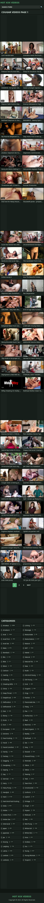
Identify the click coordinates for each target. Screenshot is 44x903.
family (8, 752)
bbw (7, 661)
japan (7, 828)
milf (29, 648)
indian (7, 810)
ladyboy (8, 846)
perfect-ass (31, 716)
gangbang (9, 765)
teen (29, 779)
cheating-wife (10, 684)
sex (29, 743)
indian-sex (9, 819)
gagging (8, 761)
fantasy (8, 756)
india (7, 806)
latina (7, 851)
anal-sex (8, 643)
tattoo (29, 770)
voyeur (30, 810)
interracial (9, 824)
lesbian (8, 855)
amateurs (9, 630)
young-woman (32, 855)
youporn (30, 860)
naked (29, 652)
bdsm (7, 666)
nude (29, 671)
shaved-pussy (32, 756)
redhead (30, 738)
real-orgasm (32, 729)
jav (6, 837)
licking (30, 625)
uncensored (31, 788)
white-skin (31, 833)
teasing (29, 774)
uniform (30, 792)
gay (7, 774)
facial (7, 743)
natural (30, 657)
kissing (8, 842)
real (29, 720)
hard (7, 797)
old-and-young (33, 675)
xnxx (29, 837)
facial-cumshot (11, 747)
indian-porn (9, 815)
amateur (9, 625)
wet (29, 819)
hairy (7, 783)
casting (7, 675)
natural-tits (31, 661)
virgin (29, 806)
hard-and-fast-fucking (11, 801)
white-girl (31, 828)
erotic (7, 720)
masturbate (31, 634)
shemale (30, 761)
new (29, 666)
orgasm (30, 689)
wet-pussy (31, 824)
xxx (28, 846)
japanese (8, 833)
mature (30, 643)
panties (30, 698)
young (29, 851)
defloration (9, 702)
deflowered (9, 707)
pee (28, 711)
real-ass (30, 725)
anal (7, 634)
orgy (29, 693)
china (7, 689)
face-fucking (10, 738)
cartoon (8, 671)
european (9, 729)
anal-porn (9, 639)
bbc (7, 657)
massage (30, 630)
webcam (30, 815)
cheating (8, 680)
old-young (31, 680)
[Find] (41, 7)
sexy (29, 747)
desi (7, 711)
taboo (29, 765)
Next (29, 585)
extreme (8, 734)
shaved (30, 752)
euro (7, 725)
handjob (8, 792)
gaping (8, 770)
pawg (29, 707)
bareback (8, 652)
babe (7, 648)
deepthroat (9, 698)
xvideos (30, 842)
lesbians (8, 860)
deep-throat (10, 693)
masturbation (32, 639)
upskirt (29, 797)
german (8, 779)
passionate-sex (32, 702)
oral (29, 684)
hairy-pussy (9, 788)
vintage (29, 801)
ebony (7, 716)
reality (29, 734)
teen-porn (31, 783)
